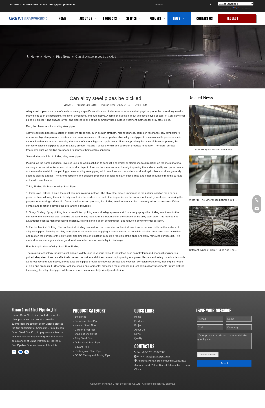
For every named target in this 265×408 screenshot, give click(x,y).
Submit (224, 363)
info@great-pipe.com (62, 4)
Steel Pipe (80, 316)
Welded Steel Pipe (85, 325)
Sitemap (170, 383)
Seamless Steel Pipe (86, 321)
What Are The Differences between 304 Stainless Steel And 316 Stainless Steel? (213, 199)
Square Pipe (82, 346)
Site (145, 104)
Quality (138, 338)
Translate (244, 8)
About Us (139, 329)
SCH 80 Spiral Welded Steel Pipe (214, 149)
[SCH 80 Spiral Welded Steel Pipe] (213, 125)
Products (139, 321)
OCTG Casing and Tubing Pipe (92, 355)
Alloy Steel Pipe (83, 338)
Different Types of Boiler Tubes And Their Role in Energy (213, 249)
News (137, 333)
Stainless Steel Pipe (86, 333)
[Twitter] (26, 352)
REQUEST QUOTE (232, 19)
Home (137, 316)
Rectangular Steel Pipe (88, 351)
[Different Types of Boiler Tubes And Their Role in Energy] (213, 226)
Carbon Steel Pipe (85, 329)
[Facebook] (14, 352)
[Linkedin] (20, 352)
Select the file (208, 354)
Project (138, 325)
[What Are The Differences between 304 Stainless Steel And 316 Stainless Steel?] (213, 175)
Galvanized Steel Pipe (87, 342)
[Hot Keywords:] (211, 4)
